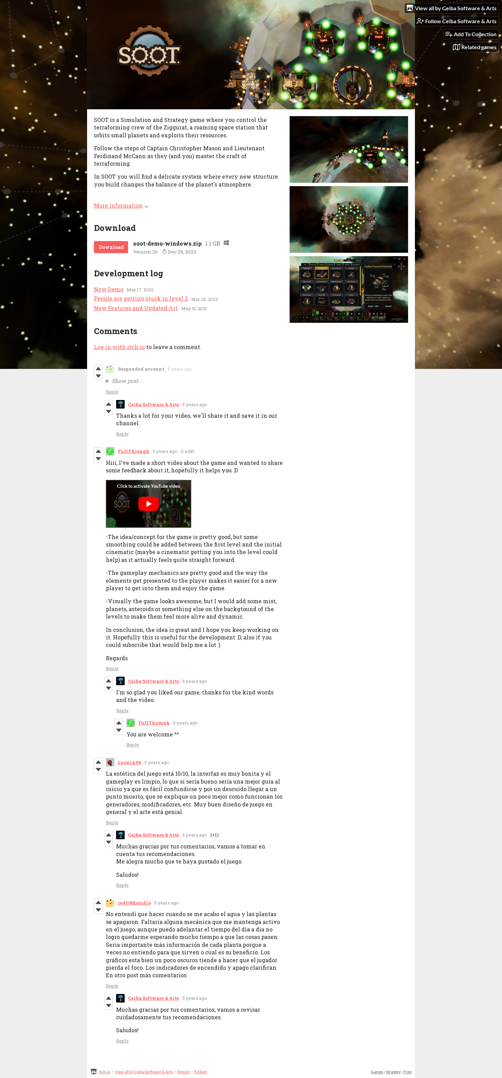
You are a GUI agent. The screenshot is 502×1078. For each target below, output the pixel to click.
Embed (200, 1071)
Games (377, 1071)
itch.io (104, 1071)
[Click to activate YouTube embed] (148, 504)
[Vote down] (98, 376)
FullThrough (133, 451)
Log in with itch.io (119, 346)
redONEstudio (134, 903)
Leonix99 (129, 762)
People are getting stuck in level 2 (141, 298)
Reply (112, 392)
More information (118, 205)
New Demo (108, 289)
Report (183, 1071)
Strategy (393, 1071)
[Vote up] (98, 368)
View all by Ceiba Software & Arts (144, 1071)
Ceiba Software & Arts (153, 404)
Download (111, 247)
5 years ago (180, 369)
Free (407, 1071)
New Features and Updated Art (136, 308)
